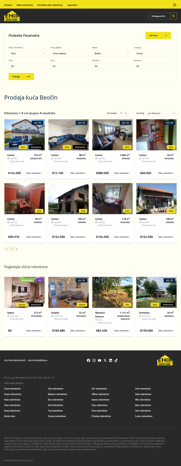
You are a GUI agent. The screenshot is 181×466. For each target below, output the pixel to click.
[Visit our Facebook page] (88, 360)
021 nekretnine (99, 388)
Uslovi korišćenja (37, 360)
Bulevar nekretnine (57, 394)
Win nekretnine (142, 399)
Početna (8, 5)
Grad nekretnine (12, 388)
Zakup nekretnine (57, 416)
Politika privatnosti (15, 360)
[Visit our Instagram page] (94, 360)
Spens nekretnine (100, 399)
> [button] (17, 249)
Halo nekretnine (143, 394)
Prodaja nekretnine (101, 416)
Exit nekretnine (55, 405)
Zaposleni (72, 5)
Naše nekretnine (25, 5)
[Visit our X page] (105, 360)
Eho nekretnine (55, 399)
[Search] (173, 16)
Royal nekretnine (12, 394)
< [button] (6, 249)
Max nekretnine (143, 405)
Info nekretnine (143, 388)
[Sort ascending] (121, 113)
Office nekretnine (100, 394)
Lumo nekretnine (143, 416)
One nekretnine (143, 410)
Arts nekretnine (99, 410)
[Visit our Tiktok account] (116, 360)
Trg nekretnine (55, 410)
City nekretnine (55, 388)
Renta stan (9, 416)
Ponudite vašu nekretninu (50, 5)
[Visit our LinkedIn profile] (110, 360)
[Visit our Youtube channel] (99, 360)
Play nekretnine (99, 405)
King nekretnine (12, 410)
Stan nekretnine (12, 405)
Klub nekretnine (12, 399)
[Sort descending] (126, 113)
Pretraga (16, 76)
